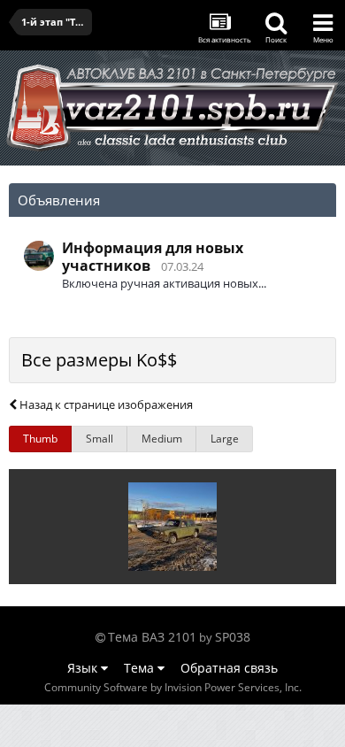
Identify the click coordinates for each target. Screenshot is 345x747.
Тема (140, 667)
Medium (162, 438)
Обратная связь (229, 667)
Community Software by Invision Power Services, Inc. (173, 687)
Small (99, 438)
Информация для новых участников (152, 256)
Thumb (40, 438)
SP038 (232, 636)
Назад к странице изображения (105, 404)
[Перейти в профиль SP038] (39, 256)
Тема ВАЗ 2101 (152, 636)
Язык (84, 667)
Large (225, 438)
